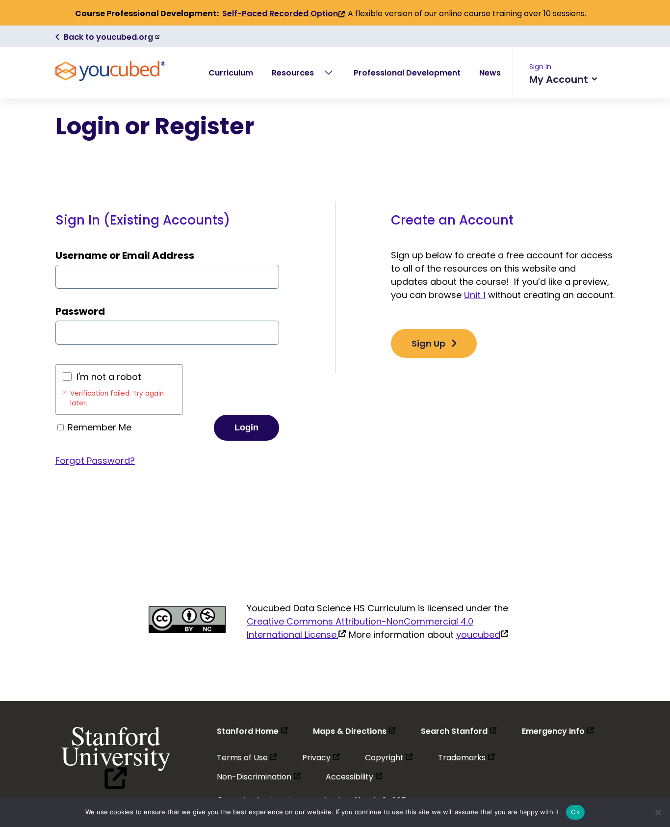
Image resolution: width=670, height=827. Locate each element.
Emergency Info (558, 731)
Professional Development (407, 72)
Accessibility (354, 776)
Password (80, 311)
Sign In (540, 67)
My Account (560, 79)
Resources (293, 72)
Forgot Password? (95, 460)
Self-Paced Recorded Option (283, 14)
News (490, 72)
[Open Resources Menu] (328, 72)
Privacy (321, 757)
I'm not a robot (109, 377)
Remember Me (98, 427)
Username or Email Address (124, 255)
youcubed (482, 634)
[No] (658, 812)
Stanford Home (252, 731)
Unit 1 (475, 295)
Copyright (389, 757)
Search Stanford (459, 731)
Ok (575, 812)
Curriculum (230, 72)
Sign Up (428, 343)
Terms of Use (247, 757)
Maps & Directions (354, 731)
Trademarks (466, 757)
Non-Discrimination (259, 776)
